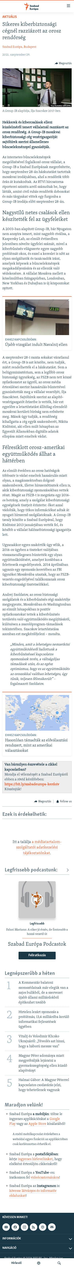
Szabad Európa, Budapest (19, 47)
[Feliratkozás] (51, 1227)
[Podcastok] (39, 1263)
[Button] (63, 63)
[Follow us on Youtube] (6, 1227)
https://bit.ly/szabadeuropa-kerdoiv (32, 784)
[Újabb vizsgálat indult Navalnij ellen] (37, 317)
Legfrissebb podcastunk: (31, 870)
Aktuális (9, 17)
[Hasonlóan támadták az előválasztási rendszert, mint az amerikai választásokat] (37, 713)
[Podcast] (42, 1227)
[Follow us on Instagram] (24, 1227)
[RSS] (33, 1227)
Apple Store (37, 1124)
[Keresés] (59, 1263)
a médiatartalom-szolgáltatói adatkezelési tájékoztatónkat (39, 847)
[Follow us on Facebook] (15, 1227)
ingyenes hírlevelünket (35, 1159)
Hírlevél (16, 1263)
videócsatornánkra (45, 1177)
